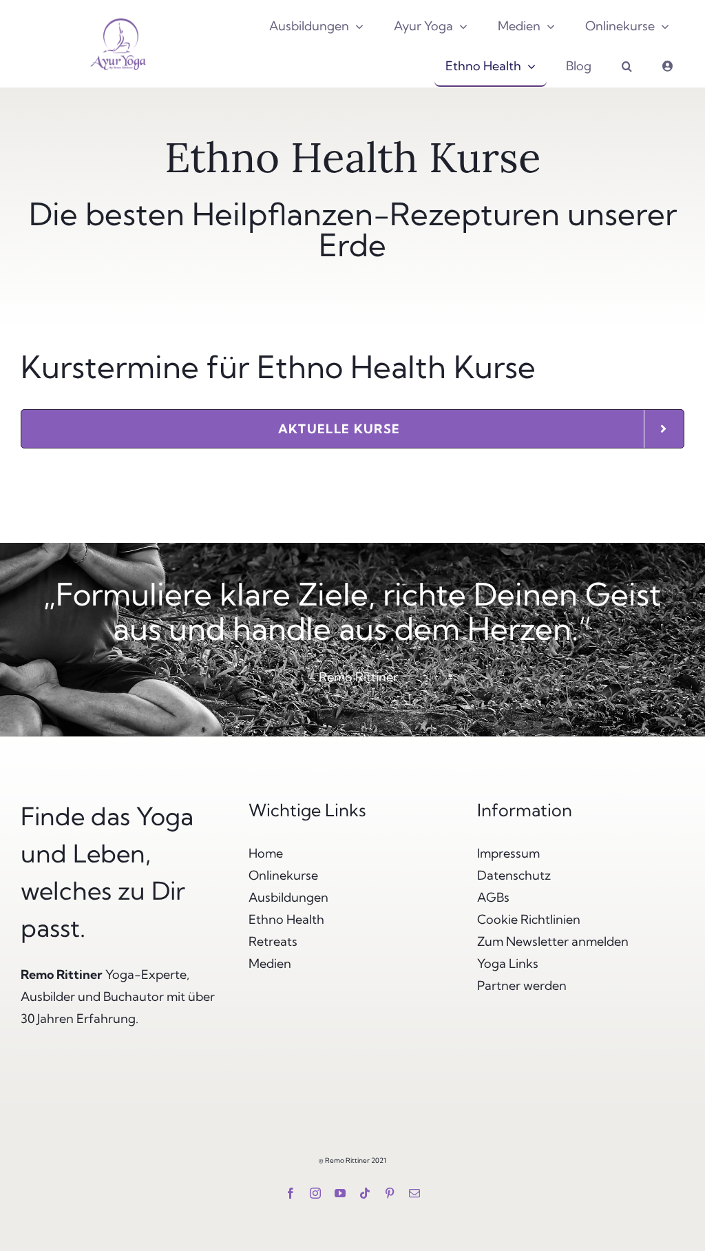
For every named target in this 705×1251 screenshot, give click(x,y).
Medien (270, 963)
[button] (627, 67)
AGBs (493, 897)
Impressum (508, 853)
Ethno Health (286, 919)
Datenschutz (514, 875)
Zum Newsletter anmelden (553, 941)
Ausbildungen (288, 897)
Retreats (273, 941)
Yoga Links (507, 963)
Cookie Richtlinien (528, 919)
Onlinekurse (283, 875)
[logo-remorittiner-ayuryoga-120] (117, 17)
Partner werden (522, 985)
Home (266, 853)
